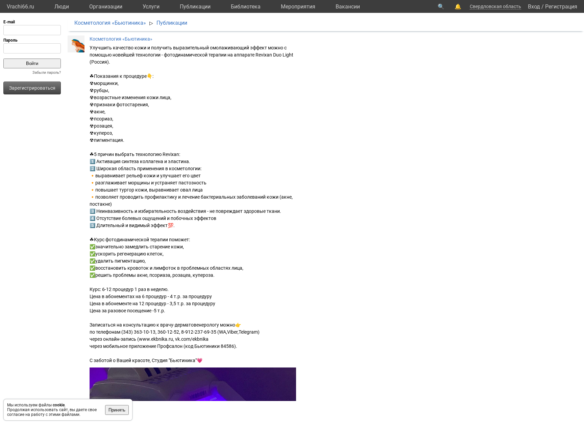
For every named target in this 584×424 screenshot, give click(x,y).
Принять (116, 409)
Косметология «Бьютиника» (110, 23)
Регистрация (561, 6)
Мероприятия (298, 6)
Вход (534, 6)
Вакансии (348, 6)
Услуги (151, 6)
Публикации (195, 6)
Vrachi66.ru (20, 6)
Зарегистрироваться (32, 88)
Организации (105, 6)
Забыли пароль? (46, 72)
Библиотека (246, 6)
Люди (61, 6)
